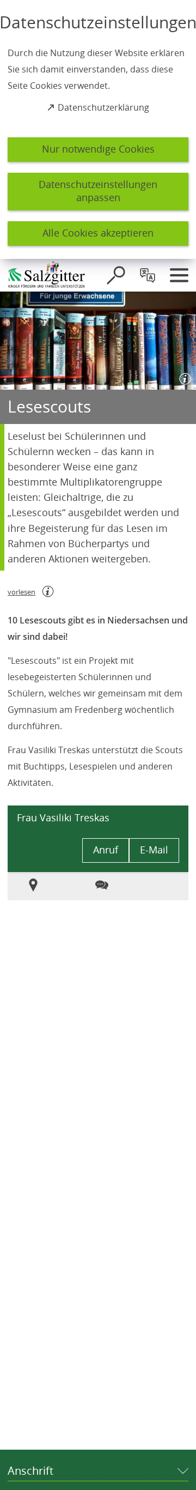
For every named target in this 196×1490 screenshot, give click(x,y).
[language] (147, 275)
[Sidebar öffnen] (179, 275)
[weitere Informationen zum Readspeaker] (48, 591)
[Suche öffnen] (116, 275)
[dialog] (98, 129)
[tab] (38, 886)
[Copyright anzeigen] (183, 377)
